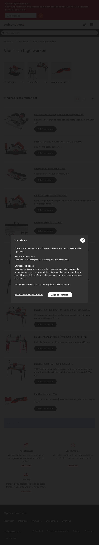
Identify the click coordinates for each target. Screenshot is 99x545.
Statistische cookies (25, 266)
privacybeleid (55, 284)
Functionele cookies (25, 256)
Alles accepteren (59, 294)
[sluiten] (82, 240)
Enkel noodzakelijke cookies (29, 294)
